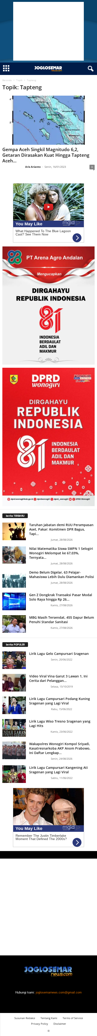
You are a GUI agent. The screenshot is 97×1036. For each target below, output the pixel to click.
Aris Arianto (33, 166)
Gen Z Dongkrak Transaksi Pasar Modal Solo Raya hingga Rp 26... (60, 597)
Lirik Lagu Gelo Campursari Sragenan (59, 653)
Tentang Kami (48, 1018)
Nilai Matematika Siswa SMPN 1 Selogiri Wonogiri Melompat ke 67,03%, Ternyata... (61, 553)
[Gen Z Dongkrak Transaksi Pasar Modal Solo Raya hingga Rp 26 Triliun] (14, 601)
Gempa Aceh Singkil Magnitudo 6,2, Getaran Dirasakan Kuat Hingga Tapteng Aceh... (45, 155)
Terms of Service (73, 1018)
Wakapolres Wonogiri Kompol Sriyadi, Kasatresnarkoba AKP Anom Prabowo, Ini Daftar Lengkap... (59, 748)
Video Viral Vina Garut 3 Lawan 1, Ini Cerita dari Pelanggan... (58, 678)
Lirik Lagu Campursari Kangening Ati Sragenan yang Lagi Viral (58, 769)
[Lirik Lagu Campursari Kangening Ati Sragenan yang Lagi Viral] (14, 774)
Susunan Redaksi (24, 1018)
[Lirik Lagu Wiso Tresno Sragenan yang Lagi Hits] (14, 728)
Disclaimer (59, 1023)
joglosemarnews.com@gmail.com (59, 992)
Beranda (7, 80)
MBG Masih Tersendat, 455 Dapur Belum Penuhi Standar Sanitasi (61, 619)
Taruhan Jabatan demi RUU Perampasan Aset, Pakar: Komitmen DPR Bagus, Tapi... (61, 529)
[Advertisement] (48, 31)
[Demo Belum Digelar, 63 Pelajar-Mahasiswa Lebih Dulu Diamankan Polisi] (14, 579)
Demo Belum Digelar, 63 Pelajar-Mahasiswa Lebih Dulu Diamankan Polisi (61, 574)
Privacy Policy (39, 1023)
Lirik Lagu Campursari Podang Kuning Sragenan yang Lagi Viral (59, 700)
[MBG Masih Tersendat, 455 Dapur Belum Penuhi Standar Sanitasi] (14, 624)
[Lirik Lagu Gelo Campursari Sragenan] (14, 660)
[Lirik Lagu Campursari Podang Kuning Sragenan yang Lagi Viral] (14, 705)
